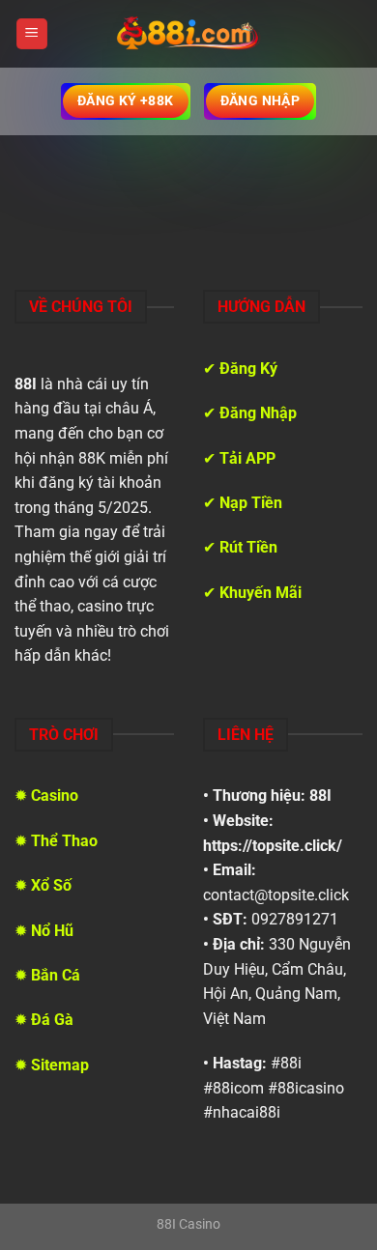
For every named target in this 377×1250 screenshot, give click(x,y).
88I (320, 795)
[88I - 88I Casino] (188, 33)
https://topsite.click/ (272, 846)
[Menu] (31, 34)
